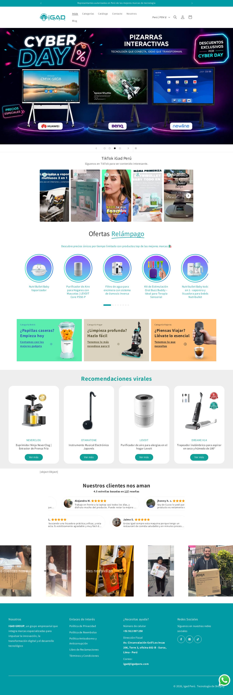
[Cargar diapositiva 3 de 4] (114, 148)
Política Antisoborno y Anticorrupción (83, 641)
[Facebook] (181, 639)
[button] (175, 17)
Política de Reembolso (83, 632)
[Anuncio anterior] (41, 3)
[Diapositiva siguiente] (128, 148)
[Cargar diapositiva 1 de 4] (104, 148)
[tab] (107, 305)
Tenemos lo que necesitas (165, 344)
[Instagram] (189, 639)
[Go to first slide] (221, 422)
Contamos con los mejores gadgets (32, 344)
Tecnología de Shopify (210, 686)
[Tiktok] (198, 639)
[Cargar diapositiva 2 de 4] (109, 148)
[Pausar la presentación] (137, 148)
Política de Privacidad (82, 626)
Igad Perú (189, 686)
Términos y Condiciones (84, 656)
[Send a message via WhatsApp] (224, 680)
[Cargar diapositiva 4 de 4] (119, 148)
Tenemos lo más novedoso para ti (98, 344)
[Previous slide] (11, 422)
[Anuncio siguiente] (192, 3)
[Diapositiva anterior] (96, 148)
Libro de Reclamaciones (84, 649)
